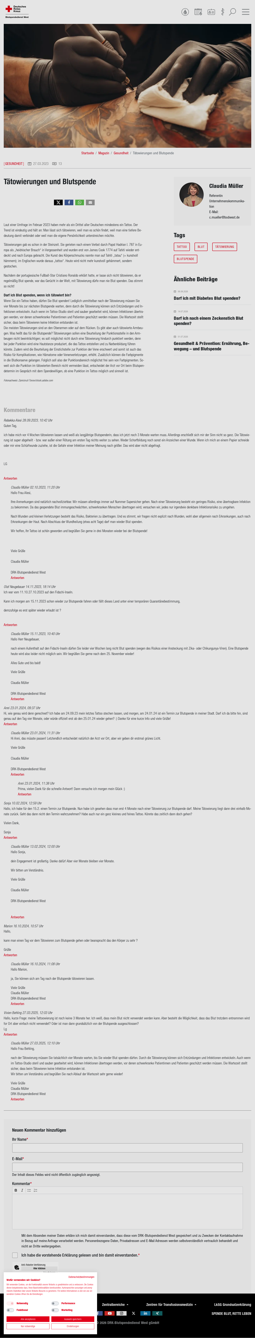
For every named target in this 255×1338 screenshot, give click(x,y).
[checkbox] (10, 1303)
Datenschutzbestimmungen (81, 1276)
